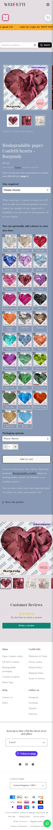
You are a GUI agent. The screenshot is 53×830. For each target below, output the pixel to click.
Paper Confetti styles (12, 656)
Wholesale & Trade (38, 656)
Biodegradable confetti (24, 473)
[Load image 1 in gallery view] (13, 121)
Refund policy (24, 816)
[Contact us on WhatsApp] (47, 823)
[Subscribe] (43, 742)
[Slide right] (50, 121)
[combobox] (26, 438)
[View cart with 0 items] (48, 17)
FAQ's (5, 703)
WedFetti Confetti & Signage (24, 812)
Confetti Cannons (11, 677)
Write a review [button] (26, 626)
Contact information (18, 826)
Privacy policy (35, 662)
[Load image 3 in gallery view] (40, 121)
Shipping (18, 167)
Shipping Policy (36, 673)
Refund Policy (35, 668)
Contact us (7, 697)
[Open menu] (48, 4)
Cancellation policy (38, 826)
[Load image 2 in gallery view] (26, 121)
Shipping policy (36, 821)
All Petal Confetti (10, 662)
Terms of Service (37, 679)
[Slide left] (3, 121)
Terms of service (20, 821)
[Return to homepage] (5, 17)
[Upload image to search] (35, 45)
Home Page (7, 682)
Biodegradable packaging (9, 669)
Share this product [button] (14, 502)
